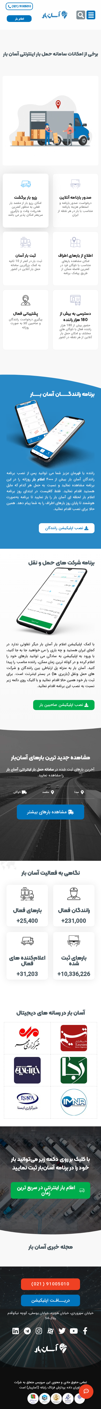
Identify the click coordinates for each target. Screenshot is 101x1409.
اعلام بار (38, 479)
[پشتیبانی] (86, 1391)
